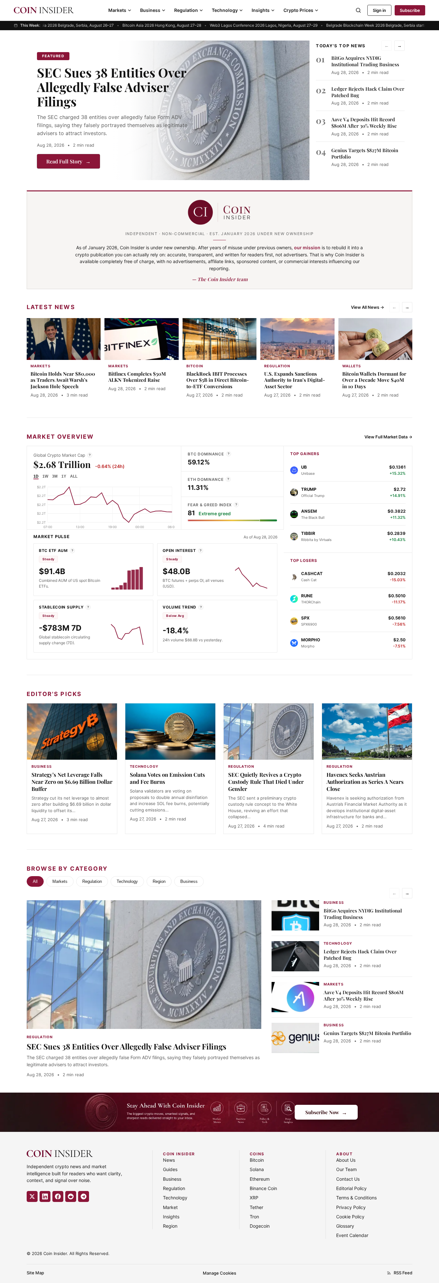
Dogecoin (260, 1226)
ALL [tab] (73, 476)
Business (150, 10)
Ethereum (260, 1179)
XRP (254, 1197)
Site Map (35, 1272)
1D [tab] (36, 476)
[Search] (358, 10)
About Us (345, 1160)
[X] (32, 1196)
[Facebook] (57, 1196)
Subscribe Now (326, 1112)
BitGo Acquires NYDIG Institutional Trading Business (365, 61)
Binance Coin (263, 1188)
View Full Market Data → (388, 436)
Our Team (346, 1169)
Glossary (345, 1226)
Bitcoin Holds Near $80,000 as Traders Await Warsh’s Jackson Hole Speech (63, 380)
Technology (225, 10)
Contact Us (348, 1179)
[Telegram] (83, 1196)
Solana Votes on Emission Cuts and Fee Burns (167, 778)
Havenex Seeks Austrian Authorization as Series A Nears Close (365, 781)
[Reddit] (70, 1196)
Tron (254, 1216)
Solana (257, 1169)
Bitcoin (257, 1160)
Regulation (186, 10)
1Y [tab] (63, 476)
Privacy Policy (351, 1207)
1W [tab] (45, 476)
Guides (170, 1169)
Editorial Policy (351, 1188)
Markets (117, 10)
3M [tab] (55, 476)
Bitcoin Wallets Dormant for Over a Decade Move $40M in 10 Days (374, 380)
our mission (307, 247)
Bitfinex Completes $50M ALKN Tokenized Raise (137, 377)
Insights (261, 10)
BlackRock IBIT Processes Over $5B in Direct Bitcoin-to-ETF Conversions (217, 380)
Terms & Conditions (356, 1197)
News (169, 1160)
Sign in (379, 10)
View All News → (367, 307)
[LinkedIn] (45, 1196)
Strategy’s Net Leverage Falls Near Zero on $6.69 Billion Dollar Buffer (71, 781)
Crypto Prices (298, 10)
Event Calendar (352, 1235)
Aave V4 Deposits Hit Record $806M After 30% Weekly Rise (364, 122)
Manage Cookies (219, 1273)
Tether (256, 1207)
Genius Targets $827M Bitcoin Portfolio (367, 1033)
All (35, 881)
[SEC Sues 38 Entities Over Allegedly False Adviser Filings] (210, 110)
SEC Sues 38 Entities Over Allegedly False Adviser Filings (111, 87)
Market (170, 1207)
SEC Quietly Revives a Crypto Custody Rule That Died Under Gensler (266, 781)
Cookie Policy (350, 1216)
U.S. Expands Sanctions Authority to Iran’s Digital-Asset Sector (294, 380)
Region (159, 881)
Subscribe (410, 10)
